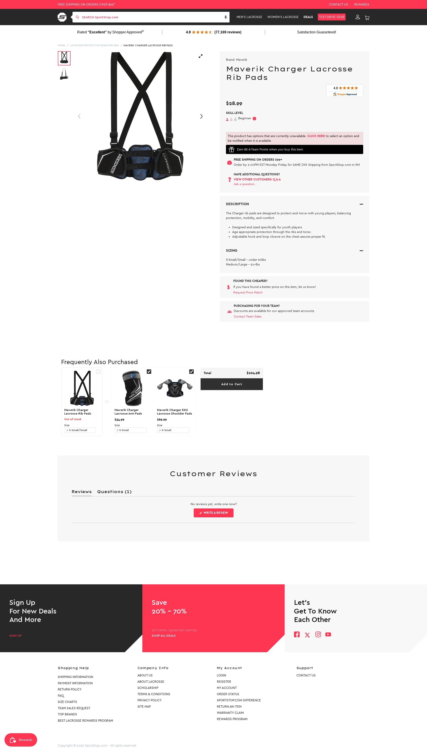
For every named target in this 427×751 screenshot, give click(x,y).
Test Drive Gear (331, 17)
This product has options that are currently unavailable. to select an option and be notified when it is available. (293, 138)
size (67, 425)
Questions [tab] (114, 492)
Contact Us (338, 4)
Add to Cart (231, 384)
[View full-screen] (200, 56)
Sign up (15, 635)
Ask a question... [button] (245, 184)
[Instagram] (318, 635)
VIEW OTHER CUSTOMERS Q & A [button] (257, 179)
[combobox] (155, 17)
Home (61, 45)
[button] (225, 17)
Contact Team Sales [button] (248, 316)
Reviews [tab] (82, 492)
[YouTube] (328, 635)
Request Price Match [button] (248, 292)
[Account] (357, 17)
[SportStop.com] (63, 17)
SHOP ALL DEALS (164, 635)
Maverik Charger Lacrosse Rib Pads (148, 45)
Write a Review (218, 514)
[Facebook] (297, 635)
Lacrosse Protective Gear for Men (94, 45)
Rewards (361, 4)
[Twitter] (307, 635)
